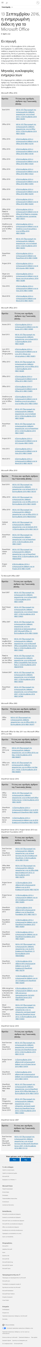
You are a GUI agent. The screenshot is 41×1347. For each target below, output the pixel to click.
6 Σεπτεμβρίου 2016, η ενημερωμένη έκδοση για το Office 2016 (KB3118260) (27, 201)
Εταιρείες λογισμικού (7, 1297)
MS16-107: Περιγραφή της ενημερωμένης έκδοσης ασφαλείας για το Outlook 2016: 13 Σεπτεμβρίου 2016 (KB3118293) (26, 243)
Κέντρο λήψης (5, 1192)
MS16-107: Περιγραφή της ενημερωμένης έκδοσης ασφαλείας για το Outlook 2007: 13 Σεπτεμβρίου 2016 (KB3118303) (24, 677)
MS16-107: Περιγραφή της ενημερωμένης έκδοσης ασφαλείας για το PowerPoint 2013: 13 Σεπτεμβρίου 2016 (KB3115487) (26, 428)
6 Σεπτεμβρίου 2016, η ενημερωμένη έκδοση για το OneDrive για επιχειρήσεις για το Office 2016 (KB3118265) (27, 228)
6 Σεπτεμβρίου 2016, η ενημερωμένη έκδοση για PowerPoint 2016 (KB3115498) (26, 255)
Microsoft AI (5, 1246)
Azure (3, 1252)
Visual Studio (5, 1300)
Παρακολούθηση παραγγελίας (9, 1198)
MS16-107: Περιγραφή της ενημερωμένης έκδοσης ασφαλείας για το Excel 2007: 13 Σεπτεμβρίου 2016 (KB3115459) (25, 597)
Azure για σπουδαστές (7, 1236)
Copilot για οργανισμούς (8, 1170)
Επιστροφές (5, 1195)
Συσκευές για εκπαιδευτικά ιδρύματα (11, 1217)
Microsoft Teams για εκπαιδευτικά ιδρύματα (13, 1220)
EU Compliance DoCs (7, 1343)
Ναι (14, 1160)
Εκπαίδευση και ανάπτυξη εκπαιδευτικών (12, 1230)
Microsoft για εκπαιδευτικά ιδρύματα (11, 1214)
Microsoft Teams (6, 1268)
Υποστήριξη (6, 7)
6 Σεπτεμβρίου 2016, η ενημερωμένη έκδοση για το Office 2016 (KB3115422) (27, 171)
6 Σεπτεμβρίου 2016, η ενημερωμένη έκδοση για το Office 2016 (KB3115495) (27, 181)
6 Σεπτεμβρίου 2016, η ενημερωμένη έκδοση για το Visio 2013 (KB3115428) (26, 451)
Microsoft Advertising (7, 1262)
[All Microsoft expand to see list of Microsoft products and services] (2, 2)
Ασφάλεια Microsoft (7, 1249)
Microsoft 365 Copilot (7, 1265)
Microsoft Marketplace (7, 1290)
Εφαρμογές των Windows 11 (9, 1179)
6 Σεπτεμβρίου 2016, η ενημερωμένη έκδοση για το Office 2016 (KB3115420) (27, 161)
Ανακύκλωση (5, 1201)
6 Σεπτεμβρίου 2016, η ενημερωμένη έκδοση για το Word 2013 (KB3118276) (26, 461)
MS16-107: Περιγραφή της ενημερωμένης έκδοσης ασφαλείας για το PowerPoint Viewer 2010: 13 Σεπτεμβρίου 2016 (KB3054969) (25, 554)
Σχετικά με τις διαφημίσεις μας (19, 1340)
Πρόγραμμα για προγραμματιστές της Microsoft (14, 1277)
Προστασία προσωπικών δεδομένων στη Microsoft (14, 1316)
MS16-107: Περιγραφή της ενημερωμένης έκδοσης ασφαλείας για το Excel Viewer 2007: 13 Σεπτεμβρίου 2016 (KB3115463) (26, 611)
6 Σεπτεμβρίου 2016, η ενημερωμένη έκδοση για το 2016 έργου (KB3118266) (27, 265)
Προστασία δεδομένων (24, 1337)
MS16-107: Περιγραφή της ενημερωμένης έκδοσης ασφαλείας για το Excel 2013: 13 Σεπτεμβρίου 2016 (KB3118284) (26, 339)
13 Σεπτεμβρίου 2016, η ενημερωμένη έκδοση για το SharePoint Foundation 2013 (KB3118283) (26, 923)
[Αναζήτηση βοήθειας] (7, 2)
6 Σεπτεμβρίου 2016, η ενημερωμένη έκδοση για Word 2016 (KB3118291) (26, 298)
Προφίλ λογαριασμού (7, 1189)
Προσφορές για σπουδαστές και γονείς (11, 1233)
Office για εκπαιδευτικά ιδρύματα (10, 1227)
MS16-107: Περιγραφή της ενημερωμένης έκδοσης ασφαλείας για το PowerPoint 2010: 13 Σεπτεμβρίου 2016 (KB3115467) (23, 539)
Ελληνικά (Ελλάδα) (9, 1325)
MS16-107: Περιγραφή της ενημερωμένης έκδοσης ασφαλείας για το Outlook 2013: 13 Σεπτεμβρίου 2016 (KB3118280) (25, 413)
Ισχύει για (6, 34)
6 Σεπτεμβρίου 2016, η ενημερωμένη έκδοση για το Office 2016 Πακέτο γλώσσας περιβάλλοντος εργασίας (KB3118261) (27, 214)
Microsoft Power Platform (8, 1294)
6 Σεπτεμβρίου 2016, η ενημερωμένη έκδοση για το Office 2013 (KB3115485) (26, 388)
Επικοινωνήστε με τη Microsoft (9, 1337)
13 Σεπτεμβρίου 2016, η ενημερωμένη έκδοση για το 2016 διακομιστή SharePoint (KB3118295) (25, 820)
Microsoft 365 (5, 1176)
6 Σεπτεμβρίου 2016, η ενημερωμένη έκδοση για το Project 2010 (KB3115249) (23, 566)
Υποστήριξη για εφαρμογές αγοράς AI (11, 1284)
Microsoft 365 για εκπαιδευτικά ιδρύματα (12, 1224)
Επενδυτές (4, 1319)
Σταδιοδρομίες (5, 1309)
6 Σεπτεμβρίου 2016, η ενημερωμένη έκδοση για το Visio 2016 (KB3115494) (27, 288)
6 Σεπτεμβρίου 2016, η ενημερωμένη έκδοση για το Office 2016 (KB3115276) (27, 141)
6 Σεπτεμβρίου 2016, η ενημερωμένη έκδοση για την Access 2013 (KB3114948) (26, 326)
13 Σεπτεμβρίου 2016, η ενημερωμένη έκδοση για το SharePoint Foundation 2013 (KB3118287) (26, 935)
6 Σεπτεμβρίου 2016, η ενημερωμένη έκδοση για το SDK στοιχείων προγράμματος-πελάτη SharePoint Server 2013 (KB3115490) (26, 993)
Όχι (25, 1160)
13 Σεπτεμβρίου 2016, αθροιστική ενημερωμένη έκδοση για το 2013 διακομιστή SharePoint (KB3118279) (25, 965)
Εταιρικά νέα (5, 1312)
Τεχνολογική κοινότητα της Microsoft (11, 1287)
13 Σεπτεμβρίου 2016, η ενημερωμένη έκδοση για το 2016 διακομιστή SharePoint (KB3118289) (25, 809)
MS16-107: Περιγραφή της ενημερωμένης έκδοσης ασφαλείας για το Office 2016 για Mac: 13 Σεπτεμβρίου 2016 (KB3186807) (25, 752)
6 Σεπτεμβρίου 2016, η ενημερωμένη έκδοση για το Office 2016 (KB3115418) (27, 151)
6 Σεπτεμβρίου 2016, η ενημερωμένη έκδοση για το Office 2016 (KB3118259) (27, 191)
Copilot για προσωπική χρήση (9, 1173)
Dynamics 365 (5, 1255)
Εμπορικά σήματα (6, 1340)
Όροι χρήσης (34, 1337)
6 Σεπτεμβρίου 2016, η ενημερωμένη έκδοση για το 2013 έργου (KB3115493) (26, 440)
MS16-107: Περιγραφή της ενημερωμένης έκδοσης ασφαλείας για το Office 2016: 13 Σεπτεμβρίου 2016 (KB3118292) (26, 128)
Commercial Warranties (8, 1205)
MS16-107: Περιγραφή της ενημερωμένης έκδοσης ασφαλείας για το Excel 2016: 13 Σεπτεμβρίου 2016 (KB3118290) (26, 114)
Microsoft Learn (6, 1281)
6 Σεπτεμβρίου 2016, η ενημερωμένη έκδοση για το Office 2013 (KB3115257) (26, 378)
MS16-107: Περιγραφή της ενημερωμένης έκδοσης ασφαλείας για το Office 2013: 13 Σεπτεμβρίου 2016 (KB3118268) (27, 366)
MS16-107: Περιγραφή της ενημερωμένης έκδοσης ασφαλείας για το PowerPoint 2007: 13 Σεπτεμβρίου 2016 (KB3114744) (25, 691)
